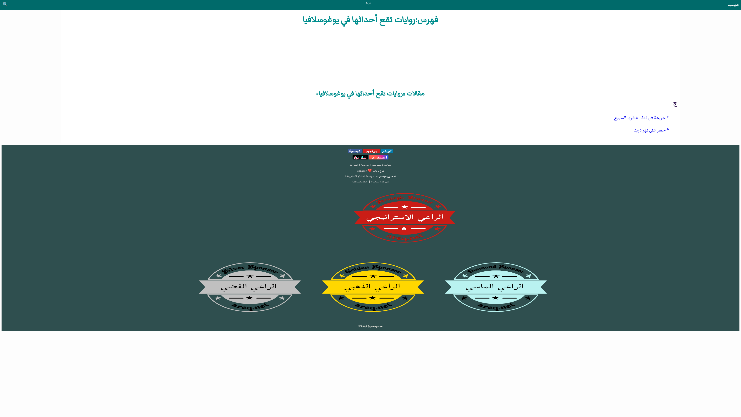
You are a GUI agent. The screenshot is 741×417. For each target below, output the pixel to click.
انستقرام (378, 157)
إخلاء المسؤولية (360, 182)
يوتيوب (371, 151)
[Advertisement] (370, 59)
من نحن (365, 165)
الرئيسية (733, 4)
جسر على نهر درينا (650, 130)
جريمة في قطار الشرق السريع (640, 118)
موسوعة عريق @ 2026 (370, 326)
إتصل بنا (354, 165)
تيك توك (360, 157)
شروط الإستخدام (380, 182)
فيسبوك (355, 151)
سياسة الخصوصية (381, 165)
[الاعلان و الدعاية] (370, 218)
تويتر (387, 151)
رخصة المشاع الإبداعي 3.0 (358, 176)
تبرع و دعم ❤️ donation (370, 171)
